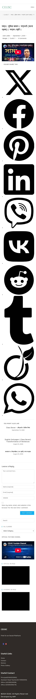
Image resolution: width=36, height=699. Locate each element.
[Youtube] (6, 644)
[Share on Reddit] (19, 294)
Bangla (5, 38)
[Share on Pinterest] (19, 161)
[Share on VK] (19, 263)
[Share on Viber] (19, 228)
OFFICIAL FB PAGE (9, 563)
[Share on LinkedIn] (19, 196)
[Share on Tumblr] (19, 344)
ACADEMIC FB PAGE (10, 589)
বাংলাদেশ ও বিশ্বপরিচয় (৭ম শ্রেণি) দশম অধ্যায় (18, 451)
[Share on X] (19, 97)
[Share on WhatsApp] (19, 415)
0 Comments (22, 38)
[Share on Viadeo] (19, 380)
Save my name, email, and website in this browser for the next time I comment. (16, 506)
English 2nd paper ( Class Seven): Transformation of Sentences (18, 440)
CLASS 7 (12, 38)
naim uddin (6, 36)
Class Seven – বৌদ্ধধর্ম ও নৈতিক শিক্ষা (18, 427)
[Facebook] (3, 644)
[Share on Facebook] (19, 128)
